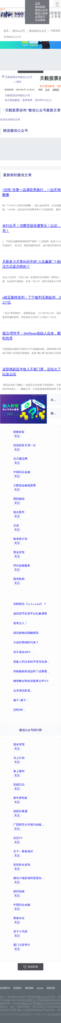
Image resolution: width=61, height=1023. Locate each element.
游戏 (59, 15)
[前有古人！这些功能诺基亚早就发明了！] (53, 623)
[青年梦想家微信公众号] (46, 798)
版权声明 (51, 988)
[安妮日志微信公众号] (46, 784)
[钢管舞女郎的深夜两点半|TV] (53, 681)
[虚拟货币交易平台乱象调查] (53, 613)
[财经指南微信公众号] (46, 891)
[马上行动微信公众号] (46, 758)
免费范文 (31, 1000)
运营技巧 (40, 16)
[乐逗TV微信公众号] (46, 838)
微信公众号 (41, 10)
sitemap (40, 988)
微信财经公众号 (37, 30)
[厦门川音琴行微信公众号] (46, 945)
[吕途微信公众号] (46, 525)
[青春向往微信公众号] (46, 918)
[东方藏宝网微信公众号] (46, 459)
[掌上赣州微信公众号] (46, 771)
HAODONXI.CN (25, 1014)
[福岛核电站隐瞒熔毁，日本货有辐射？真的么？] (53, 633)
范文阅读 (40, 19)
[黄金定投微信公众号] (46, 552)
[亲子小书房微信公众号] (46, 931)
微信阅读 (40, 6)
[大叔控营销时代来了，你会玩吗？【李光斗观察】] (53, 642)
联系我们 (18, 988)
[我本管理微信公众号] (46, 744)
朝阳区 (55, 90)
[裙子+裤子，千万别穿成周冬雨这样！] (53, 700)
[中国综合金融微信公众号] (46, 472)
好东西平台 (5, 988)
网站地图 (29, 988)
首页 (37, 3)
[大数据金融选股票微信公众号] (46, 485)
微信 (40, 1003)
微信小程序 (41, 13)
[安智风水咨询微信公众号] (46, 865)
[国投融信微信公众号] (46, 499)
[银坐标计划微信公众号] (46, 539)
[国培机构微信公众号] (46, 579)
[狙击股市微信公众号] (46, 512)
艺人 (52, 15)
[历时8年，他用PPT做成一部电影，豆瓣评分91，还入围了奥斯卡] (53, 710)
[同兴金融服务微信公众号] (46, 565)
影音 (56, 15)
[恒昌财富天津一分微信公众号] (46, 445)
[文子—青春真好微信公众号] (46, 851)
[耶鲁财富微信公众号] (46, 432)
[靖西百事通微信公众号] (46, 811)
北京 (47, 90)
